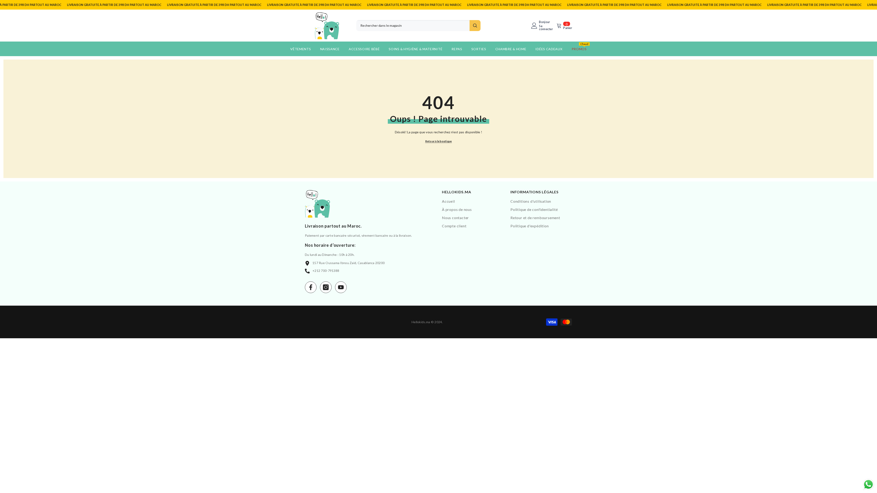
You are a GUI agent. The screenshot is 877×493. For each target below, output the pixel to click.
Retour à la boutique (438, 141)
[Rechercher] (418, 25)
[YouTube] (341, 287)
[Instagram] (326, 287)
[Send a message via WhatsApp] (868, 484)
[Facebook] (311, 287)
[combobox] (413, 25)
